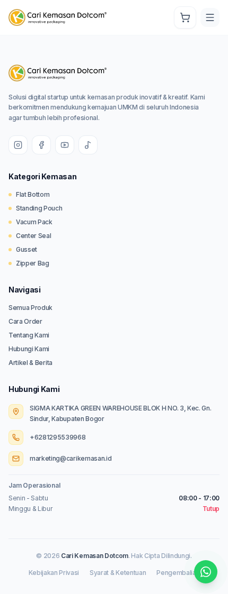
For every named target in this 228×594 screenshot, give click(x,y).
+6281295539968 (58, 437)
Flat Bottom (32, 194)
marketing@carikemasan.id (70, 458)
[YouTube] (64, 144)
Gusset (26, 249)
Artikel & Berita (30, 363)
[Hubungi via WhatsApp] (205, 571)
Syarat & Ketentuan (118, 573)
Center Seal (33, 236)
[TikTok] (88, 144)
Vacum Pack (34, 222)
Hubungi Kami (28, 349)
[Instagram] (18, 144)
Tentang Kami (28, 335)
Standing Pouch (39, 208)
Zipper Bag (32, 263)
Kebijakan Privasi (54, 573)
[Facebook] (41, 144)
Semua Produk (30, 308)
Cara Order (25, 321)
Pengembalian (177, 573)
